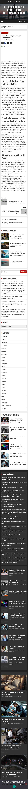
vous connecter (12, 222)
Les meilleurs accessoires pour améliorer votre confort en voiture (13, 693)
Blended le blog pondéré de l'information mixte (14, 10)
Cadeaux (3, 351)
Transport (3, 408)
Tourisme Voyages (5, 33)
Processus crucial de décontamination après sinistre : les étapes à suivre (13, 314)
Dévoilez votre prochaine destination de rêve (5, 262)
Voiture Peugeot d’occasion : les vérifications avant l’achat (5, 463)
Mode (2, 387)
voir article (4, 699)
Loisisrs (3, 381)
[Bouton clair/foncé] (20, 21)
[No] (26, 784)
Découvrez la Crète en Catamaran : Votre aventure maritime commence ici (5, 254)
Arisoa (4, 39)
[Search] (24, 21)
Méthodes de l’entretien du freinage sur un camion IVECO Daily (5, 429)
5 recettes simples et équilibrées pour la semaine (13, 557)
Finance (3, 366)
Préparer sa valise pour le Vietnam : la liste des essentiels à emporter (5, 236)
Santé (2, 396)
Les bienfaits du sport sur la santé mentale (12, 531)
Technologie (4, 402)
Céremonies (4, 354)
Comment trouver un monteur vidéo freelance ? (13, 509)
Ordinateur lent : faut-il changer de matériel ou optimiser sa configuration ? (5, 446)
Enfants (3, 360)
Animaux (3, 339)
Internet (3, 375)
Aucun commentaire (22, 584)
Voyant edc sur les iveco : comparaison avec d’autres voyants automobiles (12, 773)
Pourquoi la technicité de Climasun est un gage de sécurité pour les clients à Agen (17, 659)
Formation (3, 369)
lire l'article (4, 577)
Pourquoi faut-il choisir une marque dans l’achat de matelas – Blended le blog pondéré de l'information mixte (13, 303)
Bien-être (3, 348)
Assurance (4, 342)
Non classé (4, 390)
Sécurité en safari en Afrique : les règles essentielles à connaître (5, 245)
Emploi (3, 357)
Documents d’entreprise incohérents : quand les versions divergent (5, 420)
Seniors (3, 399)
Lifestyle (3, 378)
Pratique (3, 393)
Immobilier (4, 372)
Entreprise (4, 363)
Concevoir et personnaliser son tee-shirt (5, 438)
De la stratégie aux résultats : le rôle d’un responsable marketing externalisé (5, 455)
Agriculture (4, 336)
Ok (14, 786)
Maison (3, 384)
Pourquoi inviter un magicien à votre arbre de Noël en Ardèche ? (13, 291)
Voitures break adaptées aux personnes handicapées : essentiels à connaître (11, 747)
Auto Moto (4, 345)
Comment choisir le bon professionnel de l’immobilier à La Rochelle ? (17, 636)
